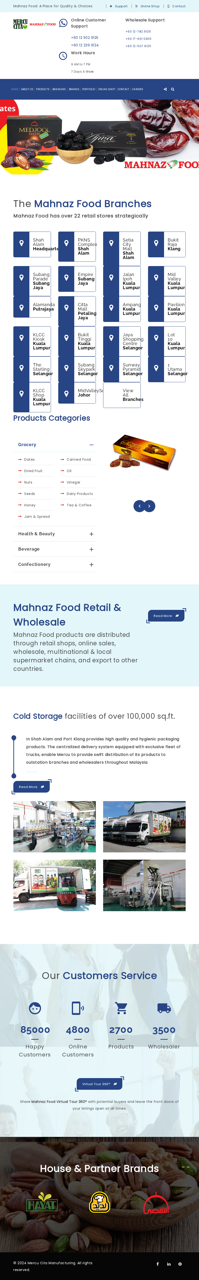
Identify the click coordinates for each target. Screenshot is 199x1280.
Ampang (132, 309)
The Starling (42, 369)
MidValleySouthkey (87, 393)
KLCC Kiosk (41, 341)
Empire (86, 279)
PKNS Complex (87, 246)
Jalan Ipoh (131, 281)
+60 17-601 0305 (138, 39)
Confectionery (34, 564)
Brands (74, 89)
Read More (163, 616)
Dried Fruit (33, 470)
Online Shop (150, 6)
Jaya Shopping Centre (132, 341)
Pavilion (176, 309)
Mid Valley (176, 281)
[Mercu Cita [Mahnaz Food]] (34, 24)
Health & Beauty (36, 533)
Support (121, 6)
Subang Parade (41, 281)
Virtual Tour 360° (96, 1084)
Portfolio (88, 89)
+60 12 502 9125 (85, 37)
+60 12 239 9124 (85, 45)
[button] (139, 506)
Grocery (27, 444)
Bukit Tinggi (86, 341)
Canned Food (79, 459)
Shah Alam (42, 244)
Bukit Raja (174, 244)
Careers (137, 89)
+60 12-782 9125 (138, 31)
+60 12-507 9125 (138, 46)
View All (132, 395)
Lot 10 (176, 341)
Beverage (29, 549)
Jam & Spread (37, 516)
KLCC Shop (41, 397)
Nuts (28, 482)
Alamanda (42, 306)
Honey (30, 505)
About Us (27, 89)
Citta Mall (87, 311)
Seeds (29, 493)
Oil (69, 470)
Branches (59, 89)
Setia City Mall (128, 248)
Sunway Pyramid (132, 369)
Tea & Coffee (79, 505)
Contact (179, 6)
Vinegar (74, 482)
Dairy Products (80, 493)
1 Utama (177, 369)
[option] (144, 462)
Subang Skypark (87, 369)
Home (14, 89)
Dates (29, 459)
